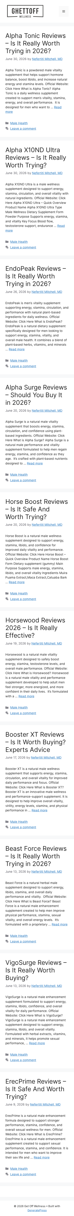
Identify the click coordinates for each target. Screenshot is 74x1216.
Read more (17, 349)
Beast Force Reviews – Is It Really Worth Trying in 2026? (36, 856)
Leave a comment (23, 128)
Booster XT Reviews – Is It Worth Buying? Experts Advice (35, 742)
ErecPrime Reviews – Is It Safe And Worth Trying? (35, 1088)
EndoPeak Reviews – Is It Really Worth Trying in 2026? (35, 276)
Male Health (19, 123)
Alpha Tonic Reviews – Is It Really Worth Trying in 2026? (35, 43)
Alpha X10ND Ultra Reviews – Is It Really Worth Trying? (35, 157)
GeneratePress (37, 1210)
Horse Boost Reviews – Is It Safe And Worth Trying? (36, 509)
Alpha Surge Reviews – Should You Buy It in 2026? (36, 394)
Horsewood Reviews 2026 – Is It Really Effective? (35, 627)
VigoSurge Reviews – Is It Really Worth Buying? (36, 970)
